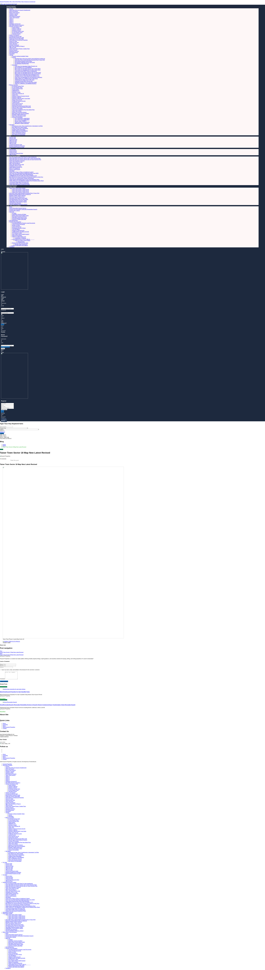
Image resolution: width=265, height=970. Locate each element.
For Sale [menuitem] (5, 862)
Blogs (10, 206)
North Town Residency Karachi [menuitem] (13, 887)
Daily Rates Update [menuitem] (7, 913)
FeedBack (11, 246)
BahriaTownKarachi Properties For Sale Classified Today (15, 691)
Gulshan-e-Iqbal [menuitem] (9, 772)
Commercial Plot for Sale (15, 36)
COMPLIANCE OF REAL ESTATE (20, 231)
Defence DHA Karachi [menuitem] (11, 896)
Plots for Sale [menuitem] (9, 863)
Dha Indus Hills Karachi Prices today (18, 198)
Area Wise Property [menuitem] (7, 765)
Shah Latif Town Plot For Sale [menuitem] (13, 891)
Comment (2, 678)
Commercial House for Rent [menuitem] (12, 879)
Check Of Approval (16, 226)
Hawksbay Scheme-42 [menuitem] (11, 781)
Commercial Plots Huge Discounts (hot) (19, 182)
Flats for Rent (12, 149)
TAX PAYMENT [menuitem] (12, 955)
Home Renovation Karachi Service (17, 208)
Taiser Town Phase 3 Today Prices (20, 192)
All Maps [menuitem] (10, 939)
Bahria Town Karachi (14, 12)
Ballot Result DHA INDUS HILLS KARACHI (20, 194)
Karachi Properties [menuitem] (7, 764)
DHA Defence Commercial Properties (18, 40)
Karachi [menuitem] (7, 766)
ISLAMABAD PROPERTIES (22, 63)
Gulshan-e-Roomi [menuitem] (12, 787)
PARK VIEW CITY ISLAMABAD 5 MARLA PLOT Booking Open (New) (26, 180)
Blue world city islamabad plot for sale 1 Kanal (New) (28, 73)
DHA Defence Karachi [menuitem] (11, 774)
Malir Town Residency (14, 163)
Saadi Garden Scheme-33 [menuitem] (12, 893)
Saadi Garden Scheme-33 (15, 167)
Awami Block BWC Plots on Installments (19, 183)
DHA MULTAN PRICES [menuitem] (11, 929)
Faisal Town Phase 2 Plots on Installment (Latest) (21, 172)
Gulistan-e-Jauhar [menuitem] (10, 771)
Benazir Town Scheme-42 (21, 244)
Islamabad (11, 53)
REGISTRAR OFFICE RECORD (20, 243)
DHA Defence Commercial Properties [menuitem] (15, 797)
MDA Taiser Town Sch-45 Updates (20, 113)
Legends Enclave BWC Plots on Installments (26, 71)
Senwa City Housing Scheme (19, 112)
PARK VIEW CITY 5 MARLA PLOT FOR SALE (26, 78)
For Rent (9, 148)
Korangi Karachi (13, 50)
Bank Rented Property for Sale (16, 147)
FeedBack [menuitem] (8, 968)
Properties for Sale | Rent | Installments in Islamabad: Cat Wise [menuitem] (23, 852)
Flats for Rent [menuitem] (9, 876)
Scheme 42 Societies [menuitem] (13, 850)
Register (3, 251)
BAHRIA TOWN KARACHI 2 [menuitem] (15, 847)
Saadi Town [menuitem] (11, 827)
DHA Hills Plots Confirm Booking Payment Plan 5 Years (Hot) (30, 60)
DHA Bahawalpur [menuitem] (10, 810)
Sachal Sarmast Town (17, 88)
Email (1, 665)
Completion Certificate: (20, 238)
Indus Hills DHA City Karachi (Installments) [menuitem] (16, 767)
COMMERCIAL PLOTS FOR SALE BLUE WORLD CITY (23, 175)
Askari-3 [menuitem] (8, 780)
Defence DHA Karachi (14, 169)
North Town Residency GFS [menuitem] (15, 848)
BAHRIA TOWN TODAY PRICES (17, 195)
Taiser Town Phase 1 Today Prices (20, 189)
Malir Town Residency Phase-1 (17, 46)
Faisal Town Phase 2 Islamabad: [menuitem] (16, 855)
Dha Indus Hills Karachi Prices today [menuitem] (14, 924)
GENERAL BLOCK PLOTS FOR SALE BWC (26, 82)
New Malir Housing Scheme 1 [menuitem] (15, 943)
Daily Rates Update (11, 187)
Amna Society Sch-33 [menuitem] (13, 836)
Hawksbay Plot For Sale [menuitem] (11, 892)
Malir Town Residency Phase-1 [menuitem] (13, 803)
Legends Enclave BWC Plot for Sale (24, 81)
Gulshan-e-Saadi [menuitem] (12, 825)
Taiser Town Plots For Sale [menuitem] (12, 888)
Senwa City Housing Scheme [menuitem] (15, 845)
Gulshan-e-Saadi (16, 92)
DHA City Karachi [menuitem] (10, 769)
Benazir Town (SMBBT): (21, 121)
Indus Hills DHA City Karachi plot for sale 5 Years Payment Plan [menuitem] (21, 884)
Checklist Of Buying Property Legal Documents (23, 223)
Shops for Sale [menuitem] (9, 868)
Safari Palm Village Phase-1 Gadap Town (19, 48)
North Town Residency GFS (19, 116)
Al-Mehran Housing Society (19, 101)
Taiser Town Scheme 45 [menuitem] (14, 826)
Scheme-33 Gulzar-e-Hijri (15, 26)
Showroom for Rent (14, 51)
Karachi (11, 8)
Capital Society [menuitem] (12, 835)
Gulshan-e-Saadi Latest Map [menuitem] (15, 945)
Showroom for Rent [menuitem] (10, 808)
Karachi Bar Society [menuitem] (13, 837)
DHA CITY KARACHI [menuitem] (11, 894)
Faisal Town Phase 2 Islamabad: (20, 128)
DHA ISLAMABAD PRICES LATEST (18, 204)
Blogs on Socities (13, 84)
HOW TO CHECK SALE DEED (22, 240)
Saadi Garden (15, 89)
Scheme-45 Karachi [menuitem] (10, 802)
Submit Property (3, 420)
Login (2, 249)
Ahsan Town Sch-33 (17, 99)
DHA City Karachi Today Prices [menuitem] (13, 923)
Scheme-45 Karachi (14, 45)
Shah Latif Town (13, 43)
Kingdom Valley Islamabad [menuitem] (14, 856)
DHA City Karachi (13, 11)
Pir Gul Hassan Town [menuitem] (13, 790)
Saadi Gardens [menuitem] (12, 785)
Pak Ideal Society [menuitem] (12, 791)
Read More (2, 698)
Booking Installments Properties (17, 145)
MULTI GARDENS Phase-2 (19, 132)
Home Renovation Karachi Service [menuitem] (14, 934)
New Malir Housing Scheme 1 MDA (18, 200)
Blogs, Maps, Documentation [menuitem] (10, 932)
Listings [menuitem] (7, 812)
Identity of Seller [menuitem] (12, 952)
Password (3, 310)
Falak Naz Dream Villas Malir (16, 38)
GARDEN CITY (16, 91)
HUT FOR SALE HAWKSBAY (22, 119)
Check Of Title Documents (18, 224)
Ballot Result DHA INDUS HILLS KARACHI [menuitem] (16, 921)
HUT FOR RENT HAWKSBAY (22, 118)
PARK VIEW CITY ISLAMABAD (20, 131)
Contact (5, 728)
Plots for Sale (12, 137)
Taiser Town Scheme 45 (18, 93)
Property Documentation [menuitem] (11, 948)
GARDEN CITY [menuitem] (12, 823)
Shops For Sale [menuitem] (9, 798)
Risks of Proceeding (17, 235)
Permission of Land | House (19, 228)
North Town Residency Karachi (16, 160)
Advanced (2, 432)
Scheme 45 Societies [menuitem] (13, 841)
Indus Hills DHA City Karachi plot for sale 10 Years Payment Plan (25, 159)
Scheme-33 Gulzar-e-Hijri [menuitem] (12, 784)
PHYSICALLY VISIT (17, 233)
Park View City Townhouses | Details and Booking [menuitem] (18, 904)
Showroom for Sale (14, 42)
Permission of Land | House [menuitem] (15, 954)
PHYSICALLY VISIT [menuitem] (13, 959)
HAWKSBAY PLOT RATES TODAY (18, 201)
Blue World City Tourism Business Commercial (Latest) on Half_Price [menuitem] (22, 903)
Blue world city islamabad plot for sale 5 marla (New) (28, 68)
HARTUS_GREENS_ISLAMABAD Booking (25, 83)
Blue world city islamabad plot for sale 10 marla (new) (28, 72)
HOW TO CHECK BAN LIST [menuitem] (15, 963)
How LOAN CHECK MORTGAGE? (20, 234)
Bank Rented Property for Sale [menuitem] (13, 873)
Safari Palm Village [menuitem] (13, 843)
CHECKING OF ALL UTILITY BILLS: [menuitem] (19, 964)
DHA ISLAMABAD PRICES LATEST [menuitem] (15, 930)
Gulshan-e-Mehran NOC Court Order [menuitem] (17, 831)
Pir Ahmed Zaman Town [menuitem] (14, 789)
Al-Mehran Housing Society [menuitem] (15, 833)
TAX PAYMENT (16, 229)
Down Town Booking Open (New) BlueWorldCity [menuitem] (17, 901)
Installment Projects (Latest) (13, 155)
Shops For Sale (13, 41)
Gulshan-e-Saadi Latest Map (19, 219)
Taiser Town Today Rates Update (17, 188)
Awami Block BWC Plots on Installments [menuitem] (15, 909)
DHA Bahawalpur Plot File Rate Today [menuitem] (15, 925)
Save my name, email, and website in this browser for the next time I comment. (21, 669)
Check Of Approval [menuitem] (12, 953)
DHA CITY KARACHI (14, 168)
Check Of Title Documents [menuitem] (14, 950)
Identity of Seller (16, 225)
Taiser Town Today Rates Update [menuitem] (14, 914)
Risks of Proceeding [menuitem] (13, 962)
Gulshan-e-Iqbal (13, 15)
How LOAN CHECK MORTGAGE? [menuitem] (16, 960)
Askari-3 (11, 22)
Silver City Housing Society (18, 133)
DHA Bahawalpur (13, 52)
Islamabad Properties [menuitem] (8, 912)
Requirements (21, 241)
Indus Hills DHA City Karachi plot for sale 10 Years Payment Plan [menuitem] (21, 886)
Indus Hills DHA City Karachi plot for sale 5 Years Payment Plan (25, 158)
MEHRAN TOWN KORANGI (22, 123)
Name (1, 664)
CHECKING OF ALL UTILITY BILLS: (23, 239)
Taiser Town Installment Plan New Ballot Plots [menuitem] (19, 842)
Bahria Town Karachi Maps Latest (20, 215)
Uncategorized (3, 686)
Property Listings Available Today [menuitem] (16, 813)
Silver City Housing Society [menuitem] (15, 859)
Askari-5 (11, 20)
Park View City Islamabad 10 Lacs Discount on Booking (28, 77)
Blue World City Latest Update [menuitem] (15, 853)
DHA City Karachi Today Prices (17, 197)
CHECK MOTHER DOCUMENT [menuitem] (16, 967)
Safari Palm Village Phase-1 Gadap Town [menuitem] (16, 806)
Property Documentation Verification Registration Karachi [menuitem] (19, 935)
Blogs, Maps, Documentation (14, 205)
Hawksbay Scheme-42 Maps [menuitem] (15, 940)
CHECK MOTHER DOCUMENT (20, 245)
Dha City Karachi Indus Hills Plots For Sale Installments (23, 157)
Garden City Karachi (14, 35)
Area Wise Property (11, 7)
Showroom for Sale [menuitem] (10, 800)
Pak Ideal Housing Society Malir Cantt (21, 106)
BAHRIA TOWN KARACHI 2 (19, 114)
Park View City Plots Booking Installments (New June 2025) (24, 173)
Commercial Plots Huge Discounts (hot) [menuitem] (15, 908)
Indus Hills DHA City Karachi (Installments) (19, 10)
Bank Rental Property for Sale (16, 37)
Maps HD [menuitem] (8, 938)
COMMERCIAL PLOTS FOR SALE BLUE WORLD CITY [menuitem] (19, 902)
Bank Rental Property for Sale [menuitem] (13, 795)
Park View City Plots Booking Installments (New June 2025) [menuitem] (20, 899)
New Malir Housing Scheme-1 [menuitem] (13, 782)
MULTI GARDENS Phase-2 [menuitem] (15, 858)
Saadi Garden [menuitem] (11, 822)
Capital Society (16, 102)
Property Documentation (15, 221)
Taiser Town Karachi (14, 17)
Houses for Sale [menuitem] (9, 866)
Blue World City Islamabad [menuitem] (14, 861)
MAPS (4, 445)
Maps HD (11, 211)
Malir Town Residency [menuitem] (11, 889)
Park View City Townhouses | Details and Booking (21, 178)
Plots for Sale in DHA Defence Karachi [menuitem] (17, 840)
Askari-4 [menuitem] (8, 776)
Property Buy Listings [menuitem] (11, 937)
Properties (5, 724)
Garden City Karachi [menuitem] (10, 792)
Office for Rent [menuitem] (9, 881)
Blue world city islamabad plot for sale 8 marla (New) (28, 69)
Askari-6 (11, 21)
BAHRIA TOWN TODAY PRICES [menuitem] (14, 922)
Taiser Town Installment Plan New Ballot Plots (23, 109)
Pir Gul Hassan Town (17, 32)
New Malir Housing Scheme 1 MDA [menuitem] (14, 927)
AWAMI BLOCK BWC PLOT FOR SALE (24, 79)
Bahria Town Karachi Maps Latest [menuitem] (16, 942)
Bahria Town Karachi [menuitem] (11, 770)
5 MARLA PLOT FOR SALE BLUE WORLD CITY (27, 74)
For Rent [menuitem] (5, 874)
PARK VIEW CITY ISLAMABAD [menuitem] (16, 857)
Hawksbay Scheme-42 (14, 23)
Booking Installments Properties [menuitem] (13, 872)
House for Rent (13, 150)
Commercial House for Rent (16, 153)
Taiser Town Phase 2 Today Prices (20, 190)
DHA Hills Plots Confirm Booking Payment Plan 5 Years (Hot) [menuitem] (20, 919)
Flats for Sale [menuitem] (9, 864)
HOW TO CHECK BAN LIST (19, 236)
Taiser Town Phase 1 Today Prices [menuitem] (16, 916)
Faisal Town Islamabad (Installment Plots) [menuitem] (16, 911)
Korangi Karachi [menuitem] (9, 807)
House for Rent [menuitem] (9, 877)
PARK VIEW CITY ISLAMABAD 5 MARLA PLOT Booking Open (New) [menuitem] (23, 907)
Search (2, 433)
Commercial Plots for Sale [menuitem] (12, 871)
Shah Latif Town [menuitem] (9, 801)
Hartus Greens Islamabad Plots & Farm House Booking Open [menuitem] (20, 906)
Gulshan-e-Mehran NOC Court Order (21, 98)
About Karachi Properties (9, 727)
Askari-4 (11, 18)
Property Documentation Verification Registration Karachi (23, 209)
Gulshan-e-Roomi (16, 30)
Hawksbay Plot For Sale (15, 165)
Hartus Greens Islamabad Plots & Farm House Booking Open (24, 179)
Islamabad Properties (12, 185)
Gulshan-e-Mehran (16, 28)
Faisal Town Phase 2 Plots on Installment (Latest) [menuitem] (18, 898)
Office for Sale (12, 47)
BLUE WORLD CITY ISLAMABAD (23, 67)
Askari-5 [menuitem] (8, 777)
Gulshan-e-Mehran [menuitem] (12, 786)
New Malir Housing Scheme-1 (16, 25)
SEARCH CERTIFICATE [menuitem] (14, 957)
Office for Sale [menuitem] (9, 805)
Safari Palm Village (17, 111)
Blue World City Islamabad (18, 134)
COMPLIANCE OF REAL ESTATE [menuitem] (16, 958)
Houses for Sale (13, 139)
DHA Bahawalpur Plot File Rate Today (18, 199)
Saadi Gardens (15, 27)
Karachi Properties (11, 6)
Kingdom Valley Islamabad (18, 129)
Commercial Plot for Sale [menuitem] (12, 793)
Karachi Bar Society (17, 104)
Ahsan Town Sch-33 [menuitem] (13, 832)
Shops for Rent (13, 152)
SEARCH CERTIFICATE (18, 230)
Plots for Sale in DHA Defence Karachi (21, 107)
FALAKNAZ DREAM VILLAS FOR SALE (25, 62)
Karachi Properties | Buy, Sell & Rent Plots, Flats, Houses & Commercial (17, 1)
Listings (11, 55)
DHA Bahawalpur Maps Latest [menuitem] (15, 944)
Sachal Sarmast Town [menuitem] (13, 821)
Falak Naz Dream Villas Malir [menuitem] (13, 796)
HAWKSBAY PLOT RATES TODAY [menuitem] (14, 928)
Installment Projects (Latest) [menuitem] (9, 882)
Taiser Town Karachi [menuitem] (10, 775)
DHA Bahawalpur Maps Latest (19, 218)
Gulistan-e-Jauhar (13, 13)
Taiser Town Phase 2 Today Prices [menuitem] (16, 917)
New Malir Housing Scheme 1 (19, 216)
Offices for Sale (13, 140)
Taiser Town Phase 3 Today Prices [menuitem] (16, 918)
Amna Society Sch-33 (17, 103)
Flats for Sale (12, 138)
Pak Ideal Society (16, 33)
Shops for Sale (13, 142)
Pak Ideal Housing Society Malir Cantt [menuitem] (17, 838)
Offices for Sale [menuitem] (9, 867)
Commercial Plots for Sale (15, 144)
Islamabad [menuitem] (8, 811)
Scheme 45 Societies (17, 108)
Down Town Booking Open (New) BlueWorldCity (21, 174)
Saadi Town (15, 94)
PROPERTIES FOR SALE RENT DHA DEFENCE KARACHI (30, 58)
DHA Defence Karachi (14, 16)
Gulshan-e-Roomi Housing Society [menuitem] (16, 828)
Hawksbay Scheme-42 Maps (19, 214)
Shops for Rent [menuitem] (9, 878)
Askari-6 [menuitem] (8, 779)
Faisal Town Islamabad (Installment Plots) (19, 184)
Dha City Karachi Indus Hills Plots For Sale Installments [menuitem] (19, 883)
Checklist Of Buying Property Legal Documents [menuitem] (19, 949)
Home (4, 444)
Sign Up (2, 411)
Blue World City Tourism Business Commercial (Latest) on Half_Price (26, 177)
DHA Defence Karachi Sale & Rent (23, 61)
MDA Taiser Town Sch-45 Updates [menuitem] (16, 846)
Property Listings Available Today (20, 56)
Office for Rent (12, 154)
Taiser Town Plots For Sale (15, 162)
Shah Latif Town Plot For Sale (16, 164)
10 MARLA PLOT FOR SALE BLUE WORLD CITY (27, 76)
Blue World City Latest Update (19, 127)
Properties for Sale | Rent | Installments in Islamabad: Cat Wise (27, 126)
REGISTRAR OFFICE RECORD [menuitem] (16, 965)
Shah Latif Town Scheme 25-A (22, 122)
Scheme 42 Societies (17, 117)
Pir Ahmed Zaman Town (18, 31)
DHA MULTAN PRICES (15, 203)
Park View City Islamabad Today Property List (26, 66)
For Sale (9, 135)
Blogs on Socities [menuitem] (10, 817)
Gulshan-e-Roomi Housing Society (20, 96)
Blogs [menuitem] (7, 933)
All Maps (14, 213)
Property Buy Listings (14, 210)
